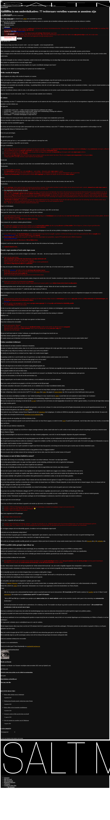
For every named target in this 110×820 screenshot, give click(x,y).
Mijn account (8, 14)
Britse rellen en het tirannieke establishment (15, 707)
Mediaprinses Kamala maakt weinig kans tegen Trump (18, 701)
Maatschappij (8, 5)
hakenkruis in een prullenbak (32, 414)
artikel (25, 18)
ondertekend (7, 594)
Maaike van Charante (6, 15)
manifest (91, 592)
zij (94, 541)
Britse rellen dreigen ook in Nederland (14, 694)
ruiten (44, 392)
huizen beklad (58, 392)
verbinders (100, 541)
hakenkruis (42, 412)
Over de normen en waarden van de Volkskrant (16, 720)
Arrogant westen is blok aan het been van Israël (16, 714)
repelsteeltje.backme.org (33, 646)
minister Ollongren (12, 583)
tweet (63, 421)
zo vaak (34, 401)
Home (2, 5)
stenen (38, 392)
